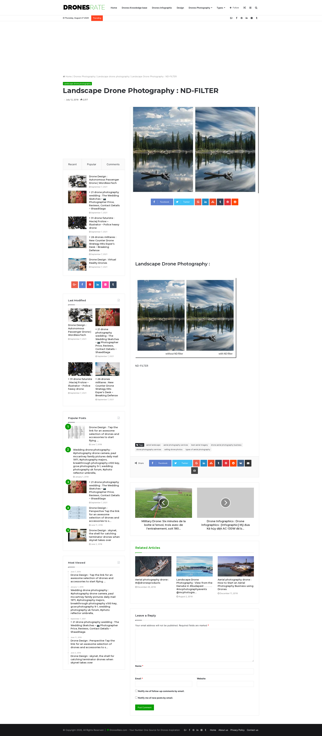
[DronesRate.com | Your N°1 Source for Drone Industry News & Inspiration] (84, 8)
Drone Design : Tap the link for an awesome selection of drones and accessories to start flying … (104, 434)
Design (180, 7)
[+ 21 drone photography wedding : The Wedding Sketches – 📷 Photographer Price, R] (77, 197)
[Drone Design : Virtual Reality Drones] (77, 264)
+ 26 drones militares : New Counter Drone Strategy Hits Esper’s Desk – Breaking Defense (102, 244)
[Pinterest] (241, 18)
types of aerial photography (198, 449)
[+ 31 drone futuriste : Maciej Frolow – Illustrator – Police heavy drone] (77, 223)
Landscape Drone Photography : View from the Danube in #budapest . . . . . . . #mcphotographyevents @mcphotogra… (194, 586)
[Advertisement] (161, 47)
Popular (91, 164)
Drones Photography (199, 7)
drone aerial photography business (226, 445)
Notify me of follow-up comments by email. (161, 691)
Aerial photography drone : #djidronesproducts (152, 581)
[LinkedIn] (246, 18)
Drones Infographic (162, 7)
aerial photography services (176, 445)
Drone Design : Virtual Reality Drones (102, 261)
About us (223, 730)
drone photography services (148, 449)
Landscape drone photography (113, 76)
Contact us (252, 730)
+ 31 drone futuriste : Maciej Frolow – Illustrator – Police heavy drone (104, 223)
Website (201, 678)
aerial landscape (153, 445)
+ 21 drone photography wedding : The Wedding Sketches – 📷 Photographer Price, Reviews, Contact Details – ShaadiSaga (104, 200)
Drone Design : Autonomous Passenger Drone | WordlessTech (104, 180)
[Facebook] (236, 18)
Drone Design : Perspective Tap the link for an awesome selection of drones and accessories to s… (104, 514)
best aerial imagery (199, 445)
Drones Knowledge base (134, 7)
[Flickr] (251, 18)
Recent (72, 164)
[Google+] (231, 18)
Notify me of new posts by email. (155, 697)
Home (114, 7)
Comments (113, 164)
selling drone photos (173, 449)
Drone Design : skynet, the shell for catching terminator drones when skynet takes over (104, 535)
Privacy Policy (237, 730)
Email (139, 678)
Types (220, 7)
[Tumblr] (256, 18)
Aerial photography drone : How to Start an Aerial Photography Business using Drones (235, 584)
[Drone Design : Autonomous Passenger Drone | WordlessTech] (77, 181)
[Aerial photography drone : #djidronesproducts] (153, 566)
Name (139, 666)
